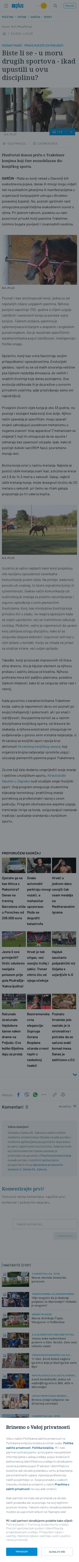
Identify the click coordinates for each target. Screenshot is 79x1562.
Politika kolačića (42, 1447)
